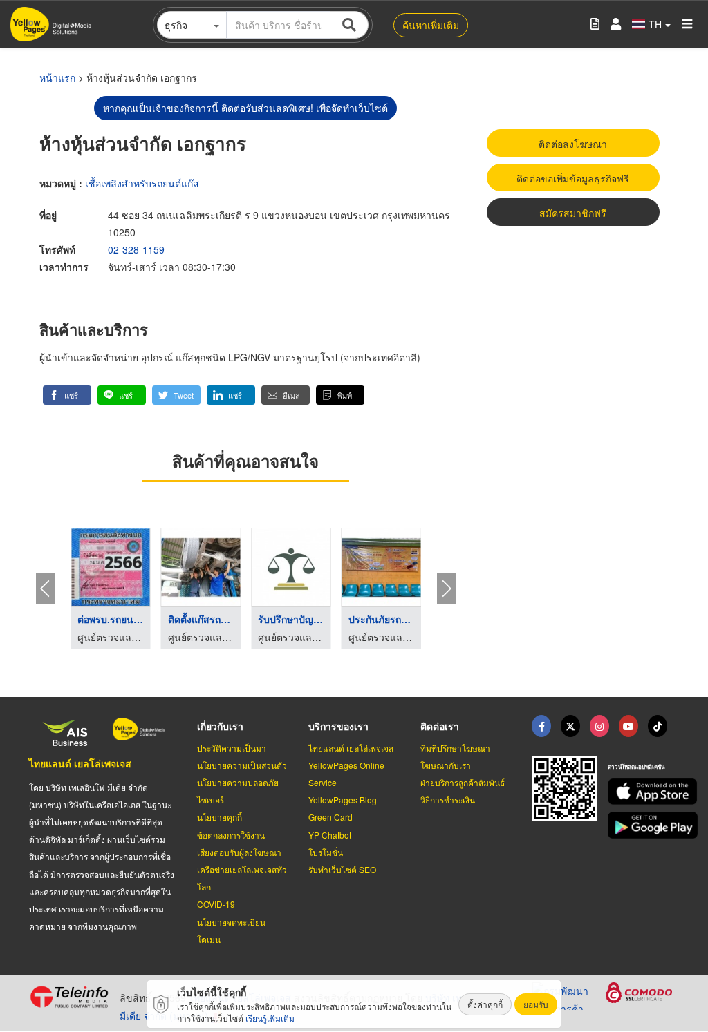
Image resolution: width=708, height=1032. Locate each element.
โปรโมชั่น (325, 852)
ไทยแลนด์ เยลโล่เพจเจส (80, 763)
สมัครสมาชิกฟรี (572, 213)
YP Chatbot (329, 835)
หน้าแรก (57, 77)
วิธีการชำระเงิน (447, 799)
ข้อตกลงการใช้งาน (231, 835)
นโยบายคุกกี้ (219, 817)
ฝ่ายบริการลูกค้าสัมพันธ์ (462, 782)
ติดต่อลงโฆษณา (573, 144)
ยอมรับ (535, 1004)
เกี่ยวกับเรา (220, 726)
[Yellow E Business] (541, 726)
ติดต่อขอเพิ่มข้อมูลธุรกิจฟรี (572, 178)
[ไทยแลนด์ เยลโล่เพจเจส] (570, 726)
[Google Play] (643, 825)
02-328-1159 (136, 249)
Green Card (330, 817)
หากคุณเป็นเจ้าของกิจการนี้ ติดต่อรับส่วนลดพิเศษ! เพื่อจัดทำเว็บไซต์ (245, 108)
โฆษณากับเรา (445, 765)
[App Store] (643, 791)
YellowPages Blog (342, 799)
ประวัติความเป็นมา (231, 748)
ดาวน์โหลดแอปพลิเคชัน (636, 766)
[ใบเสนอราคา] (594, 24)
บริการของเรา (338, 726)
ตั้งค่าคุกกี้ (485, 1004)
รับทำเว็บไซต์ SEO (342, 869)
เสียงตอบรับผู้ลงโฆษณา (239, 852)
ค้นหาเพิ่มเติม (430, 25)
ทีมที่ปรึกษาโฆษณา (455, 748)
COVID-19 (216, 904)
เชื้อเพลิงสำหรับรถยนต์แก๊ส (142, 183)
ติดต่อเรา (439, 726)
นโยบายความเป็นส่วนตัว (242, 765)
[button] (67, 395)
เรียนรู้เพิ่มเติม (270, 1018)
